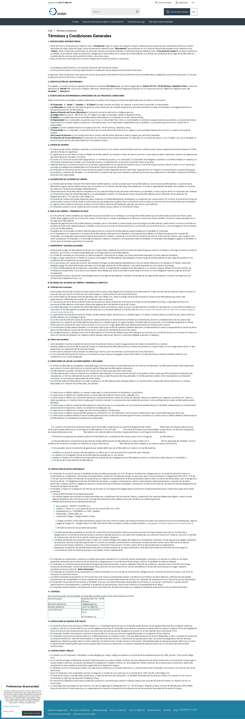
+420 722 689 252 (64, 2)
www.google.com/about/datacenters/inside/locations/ (170, 523)
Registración (183, 2)
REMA (174, 630)
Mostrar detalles (8, 711)
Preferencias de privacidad (59, 714)
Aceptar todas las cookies (32, 713)
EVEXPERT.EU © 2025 (187, 709)
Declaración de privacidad (84, 714)
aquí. (81, 278)
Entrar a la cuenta (165, 2)
